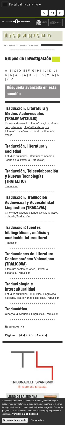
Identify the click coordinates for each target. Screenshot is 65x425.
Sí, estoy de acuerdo (14, 420)
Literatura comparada (41, 156)
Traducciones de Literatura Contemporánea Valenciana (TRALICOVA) (29, 259)
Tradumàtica (16, 309)
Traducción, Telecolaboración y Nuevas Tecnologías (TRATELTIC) (31, 176)
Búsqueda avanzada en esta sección (31, 91)
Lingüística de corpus (36, 127)
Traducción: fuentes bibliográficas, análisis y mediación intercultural (27, 233)
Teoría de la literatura (41, 131)
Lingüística (37, 123)
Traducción (37, 160)
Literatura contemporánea (20, 269)
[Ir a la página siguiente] (42, 334)
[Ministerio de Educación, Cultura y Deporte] (48, 22)
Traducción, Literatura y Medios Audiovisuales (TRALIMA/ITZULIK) (26, 114)
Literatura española (16, 131)
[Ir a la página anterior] (23, 334)
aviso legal (42, 410)
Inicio (4, 45)
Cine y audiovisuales (17, 123)
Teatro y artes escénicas (30, 298)
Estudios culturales (16, 156)
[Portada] (32, 35)
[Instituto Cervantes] (16, 20)
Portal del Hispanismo (24, 4)
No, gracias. (37, 420)
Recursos (12, 45)
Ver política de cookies (25, 413)
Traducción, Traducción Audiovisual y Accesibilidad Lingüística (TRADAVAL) (29, 203)
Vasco (8, 135)
